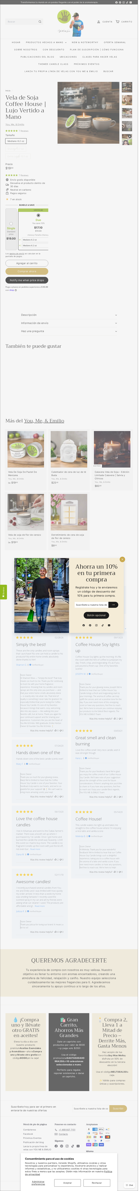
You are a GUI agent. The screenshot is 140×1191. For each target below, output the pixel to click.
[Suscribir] (113, 605)
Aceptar (67, 1182)
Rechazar (97, 1182)
